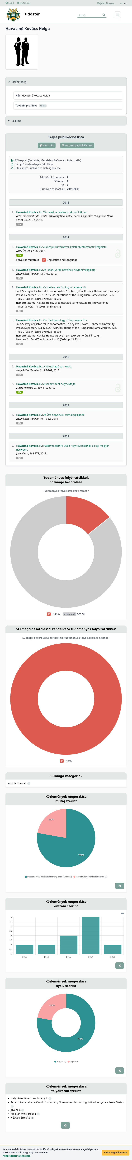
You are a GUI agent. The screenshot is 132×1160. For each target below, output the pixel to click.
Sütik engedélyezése (115, 1152)
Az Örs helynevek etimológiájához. (64, 415)
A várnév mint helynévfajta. (59, 384)
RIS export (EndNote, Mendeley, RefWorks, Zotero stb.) (47, 160)
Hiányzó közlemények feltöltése (33, 164)
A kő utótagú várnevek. (57, 366)
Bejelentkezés (105, 3)
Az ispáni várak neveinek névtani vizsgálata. (69, 270)
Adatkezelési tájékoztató (16, 1155)
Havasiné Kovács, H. (29, 212)
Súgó (11, 2)
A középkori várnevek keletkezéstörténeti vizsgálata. (75, 247)
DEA (19, 224)
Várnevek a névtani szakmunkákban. (65, 212)
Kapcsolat (24, 2)
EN (121, 3)
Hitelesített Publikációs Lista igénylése (37, 168)
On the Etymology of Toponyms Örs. (65, 320)
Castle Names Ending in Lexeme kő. (64, 287)
